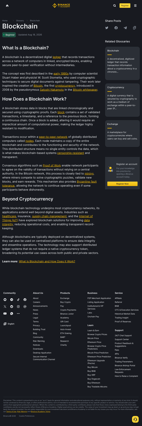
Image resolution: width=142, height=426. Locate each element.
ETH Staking (66, 333)
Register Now (122, 184)
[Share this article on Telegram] (125, 27)
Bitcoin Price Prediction (98, 352)
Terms (36, 321)
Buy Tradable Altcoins (97, 386)
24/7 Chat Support (123, 335)
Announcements (40, 306)
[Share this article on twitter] (106, 27)
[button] (135, 5)
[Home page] (61, 5)
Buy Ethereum (94, 383)
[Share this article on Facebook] (116, 27)
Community (38, 337)
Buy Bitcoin (93, 367)
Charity (63, 345)
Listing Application (96, 302)
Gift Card (64, 321)
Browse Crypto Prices (97, 334)
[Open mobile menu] (135, 5)
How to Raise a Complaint (126, 376)
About (35, 298)
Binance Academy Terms (40, 411)
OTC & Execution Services (127, 310)
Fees (117, 350)
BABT (62, 337)
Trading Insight (121, 317)
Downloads (38, 349)
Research (64, 341)
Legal (35, 317)
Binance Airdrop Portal (125, 365)
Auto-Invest (65, 329)
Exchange (64, 298)
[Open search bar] (113, 5)
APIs (117, 354)
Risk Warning (39, 341)
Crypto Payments (68, 310)
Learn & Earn (93, 330)
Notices (36, 345)
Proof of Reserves (123, 321)
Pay (62, 306)
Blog (35, 333)
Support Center (122, 339)
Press (35, 314)
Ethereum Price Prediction (99, 356)
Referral (118, 302)
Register (125, 5)
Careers (36, 302)
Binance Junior (67, 314)
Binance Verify (121, 357)
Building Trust (39, 329)
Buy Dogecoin (94, 379)
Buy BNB (92, 371)
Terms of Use (11, 411)
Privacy (36, 325)
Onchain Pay (93, 316)
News (35, 310)
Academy (64, 317)
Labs (90, 312)
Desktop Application (42, 352)
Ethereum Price (94, 342)
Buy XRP (91, 375)
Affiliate (118, 298)
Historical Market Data (125, 314)
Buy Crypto (65, 302)
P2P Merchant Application (99, 298)
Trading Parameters (124, 361)
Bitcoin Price (93, 338)
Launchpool (65, 325)
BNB (117, 306)
